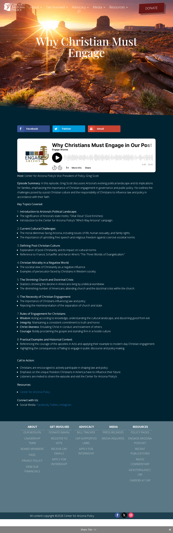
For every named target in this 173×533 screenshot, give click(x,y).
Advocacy (79, 7)
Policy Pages (140, 432)
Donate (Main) (59, 432)
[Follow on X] (124, 515)
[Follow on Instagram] (131, 515)
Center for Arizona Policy (35, 392)
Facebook (42, 405)
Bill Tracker (86, 432)
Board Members (32, 449)
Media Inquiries (113, 438)
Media (97, 7)
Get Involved (55, 7)
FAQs (32, 455)
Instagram (65, 405)
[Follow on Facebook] (117, 515)
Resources (117, 7)
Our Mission (32, 432)
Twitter (54, 405)
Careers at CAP (140, 480)
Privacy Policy (32, 461)
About (34, 7)
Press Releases (113, 432)
